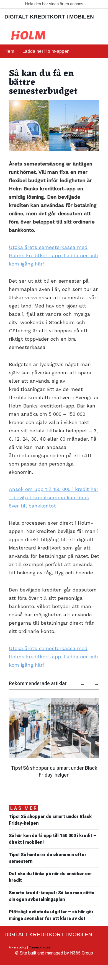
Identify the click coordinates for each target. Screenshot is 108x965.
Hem (9, 51)
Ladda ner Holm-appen (46, 51)
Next (93, 681)
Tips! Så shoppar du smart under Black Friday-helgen (54, 771)
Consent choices (39, 947)
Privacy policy (17, 947)
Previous (80, 681)
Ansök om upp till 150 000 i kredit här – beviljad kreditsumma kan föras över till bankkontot (53, 497)
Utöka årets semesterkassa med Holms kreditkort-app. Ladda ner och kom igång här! (53, 255)
